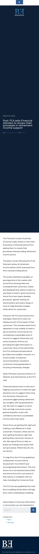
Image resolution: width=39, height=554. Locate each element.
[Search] (33, 510)
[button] (19, 2)
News (24, 132)
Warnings (10, 522)
